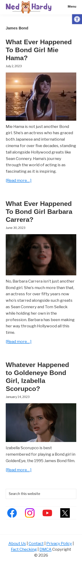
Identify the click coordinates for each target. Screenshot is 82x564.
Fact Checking (24, 549)
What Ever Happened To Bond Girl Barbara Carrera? (39, 211)
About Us (17, 543)
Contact (36, 543)
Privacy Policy (59, 543)
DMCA (45, 549)
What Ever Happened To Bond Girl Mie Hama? (39, 49)
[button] (77, 19)
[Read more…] (18, 181)
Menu (72, 6)
